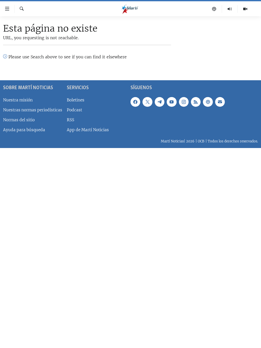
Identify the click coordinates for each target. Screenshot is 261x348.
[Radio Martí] (230, 9)
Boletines (75, 100)
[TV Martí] (245, 9)
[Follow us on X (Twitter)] (147, 102)
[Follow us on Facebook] (135, 102)
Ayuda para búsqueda (24, 129)
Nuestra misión (18, 100)
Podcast (74, 110)
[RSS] (196, 102)
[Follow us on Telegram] (159, 102)
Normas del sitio (19, 119)
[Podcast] (214, 9)
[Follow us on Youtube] (171, 102)
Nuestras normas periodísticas (32, 110)
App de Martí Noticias (88, 129)
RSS (70, 119)
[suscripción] (220, 102)
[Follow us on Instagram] (184, 102)
